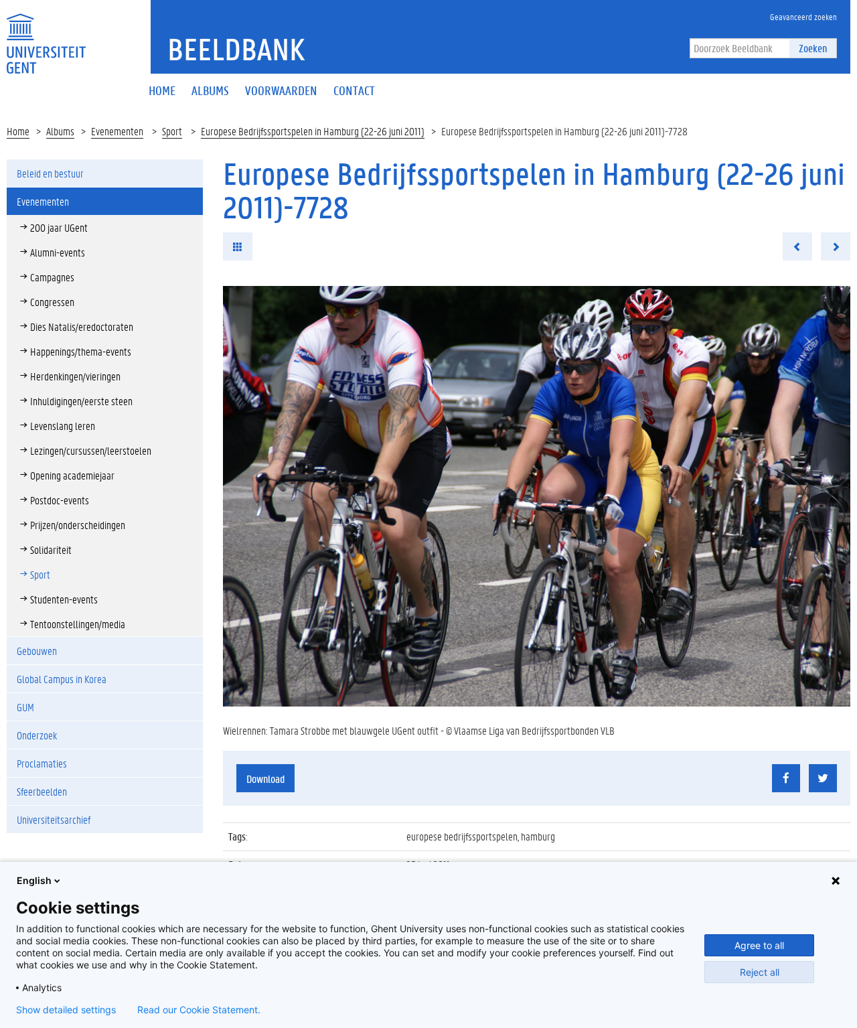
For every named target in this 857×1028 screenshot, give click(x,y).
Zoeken (813, 48)
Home (18, 131)
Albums (60, 131)
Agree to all (759, 945)
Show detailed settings (66, 1010)
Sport (172, 131)
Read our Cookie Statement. (198, 1010)
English (34, 880)
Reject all (759, 972)
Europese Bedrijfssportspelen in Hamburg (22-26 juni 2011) (312, 131)
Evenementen (117, 131)
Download (265, 779)
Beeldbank (236, 49)
